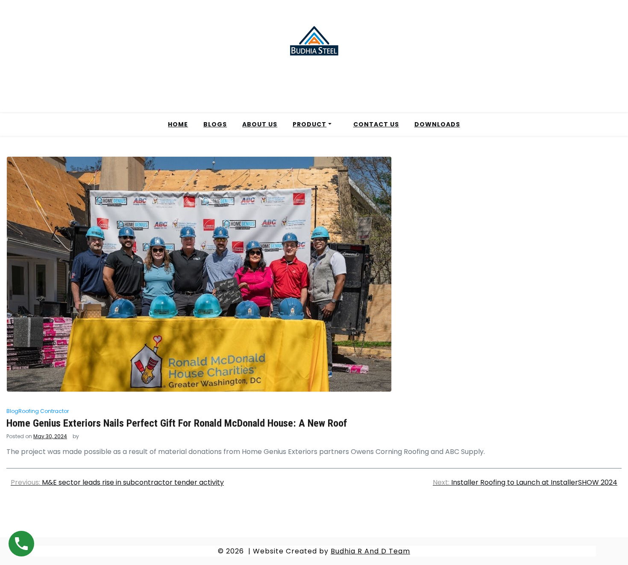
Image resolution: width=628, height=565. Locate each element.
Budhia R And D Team (370, 551)
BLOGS (215, 124)
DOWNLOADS (437, 124)
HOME (178, 124)
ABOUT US (259, 124)
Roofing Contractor (43, 411)
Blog (12, 411)
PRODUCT (309, 124)
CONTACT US (376, 124)
